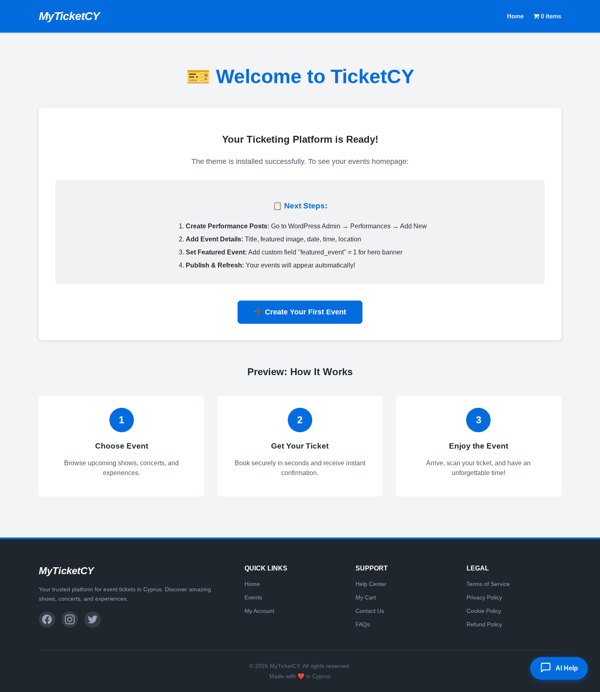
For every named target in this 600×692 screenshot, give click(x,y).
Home (515, 16)
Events (253, 597)
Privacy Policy (484, 597)
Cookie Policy (484, 611)
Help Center (371, 584)
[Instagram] (70, 619)
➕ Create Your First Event (300, 312)
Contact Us (370, 611)
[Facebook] (47, 619)
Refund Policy (484, 624)
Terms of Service (488, 584)
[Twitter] (92, 619)
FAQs (363, 624)
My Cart (366, 597)
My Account (259, 611)
